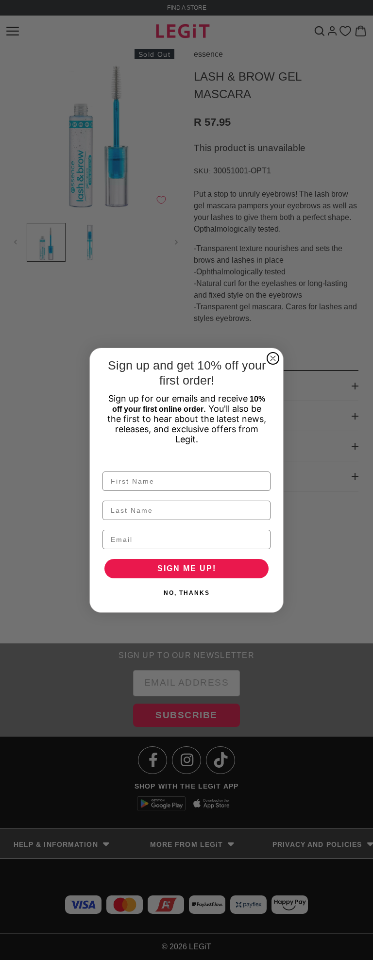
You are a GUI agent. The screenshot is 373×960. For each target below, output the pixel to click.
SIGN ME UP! (186, 568)
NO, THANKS (187, 592)
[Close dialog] (273, 358)
